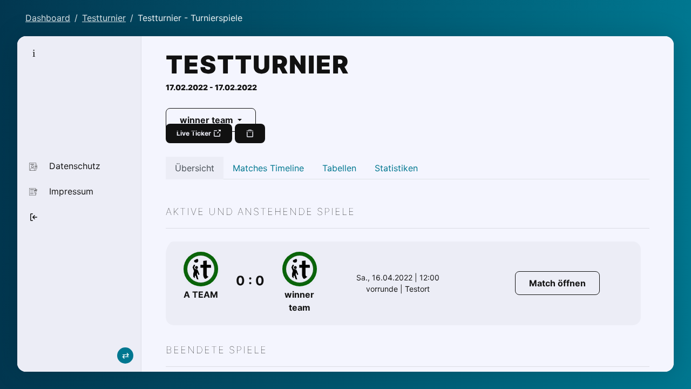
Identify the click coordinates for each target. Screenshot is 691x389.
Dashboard (47, 17)
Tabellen (339, 168)
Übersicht (194, 168)
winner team (207, 120)
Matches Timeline (268, 168)
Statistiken (396, 168)
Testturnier (104, 17)
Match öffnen (557, 283)
